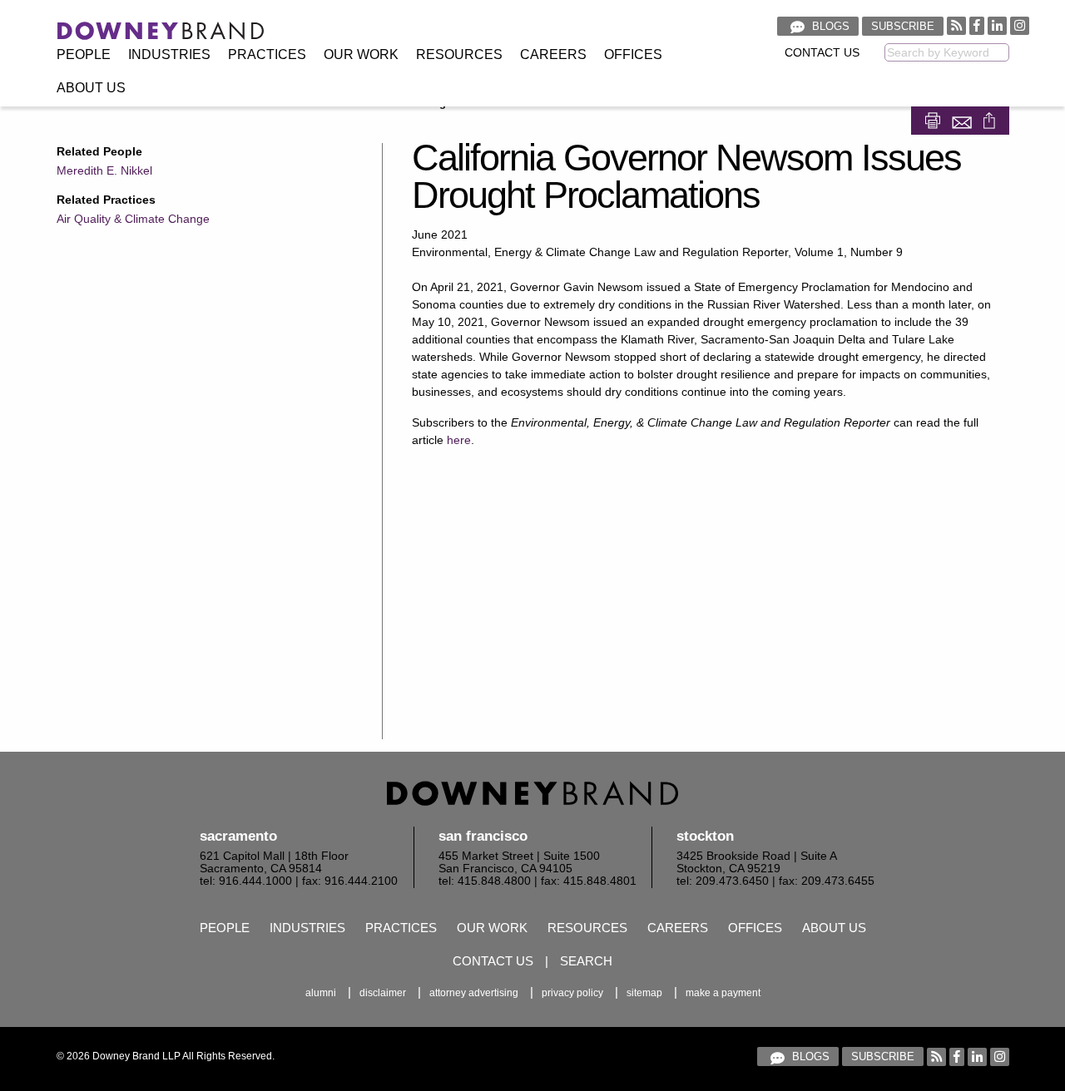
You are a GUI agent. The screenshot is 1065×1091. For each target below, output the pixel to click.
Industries (169, 54)
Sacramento (238, 836)
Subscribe (902, 26)
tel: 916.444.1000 (246, 881)
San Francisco (483, 836)
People (84, 54)
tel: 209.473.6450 (722, 881)
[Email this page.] (963, 119)
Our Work (361, 54)
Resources (459, 54)
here (459, 440)
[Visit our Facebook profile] (976, 25)
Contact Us (822, 53)
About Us (91, 88)
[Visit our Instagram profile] (1019, 25)
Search (586, 961)
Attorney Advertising (473, 993)
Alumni (320, 993)
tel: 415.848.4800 (484, 881)
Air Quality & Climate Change (133, 218)
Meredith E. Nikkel (104, 170)
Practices (267, 54)
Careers (553, 54)
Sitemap (644, 993)
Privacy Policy (572, 993)
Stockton (705, 836)
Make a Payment (723, 993)
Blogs (829, 26)
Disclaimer (382, 993)
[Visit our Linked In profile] (997, 25)
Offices (633, 54)
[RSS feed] (956, 25)
